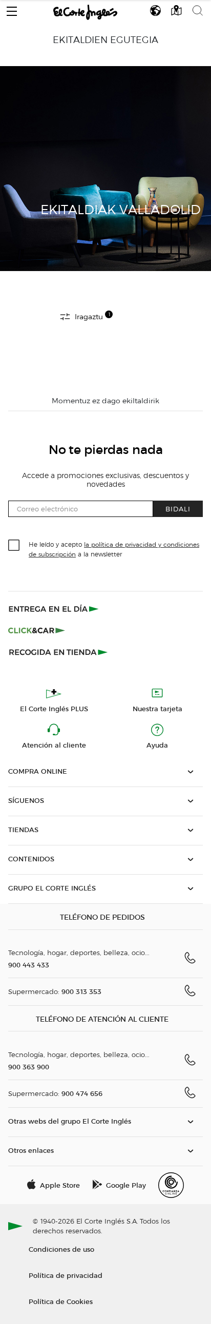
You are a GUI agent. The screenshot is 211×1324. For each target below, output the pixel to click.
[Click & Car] (36, 630)
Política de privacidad (65, 1275)
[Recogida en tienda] (58, 651)
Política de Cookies (61, 1301)
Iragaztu (91, 316)
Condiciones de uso (61, 1249)
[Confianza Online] (171, 1185)
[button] (12, 9)
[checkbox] (14, 546)
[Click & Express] (54, 608)
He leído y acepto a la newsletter (114, 549)
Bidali (178, 508)
